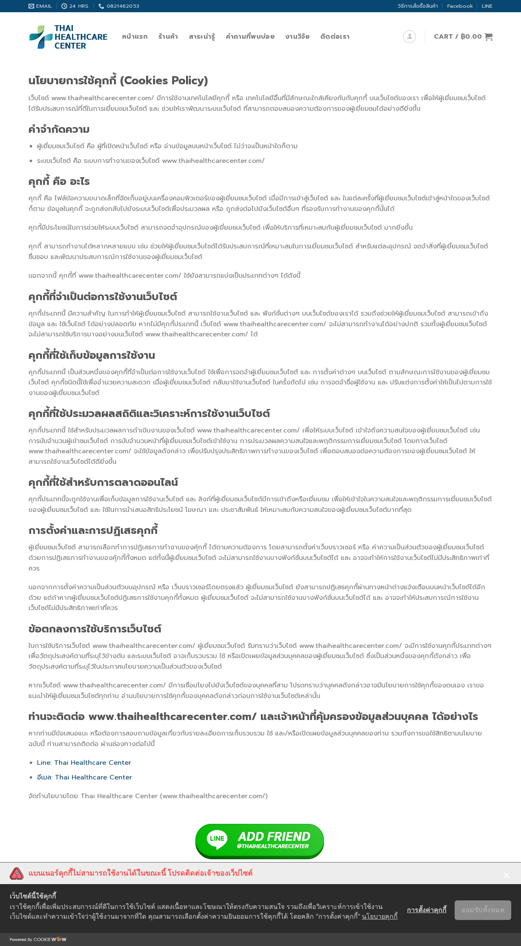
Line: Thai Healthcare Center (84, 763)
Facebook (460, 6)
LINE (487, 6)
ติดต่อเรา (335, 37)
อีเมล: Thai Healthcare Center (84, 777)
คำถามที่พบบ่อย (250, 37)
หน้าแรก (135, 37)
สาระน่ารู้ (202, 37)
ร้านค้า (168, 37)
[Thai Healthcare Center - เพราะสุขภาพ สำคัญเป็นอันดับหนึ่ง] (69, 37)
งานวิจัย (297, 37)
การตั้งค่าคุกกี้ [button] (427, 910)
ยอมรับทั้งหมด (483, 910)
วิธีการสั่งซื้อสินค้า (418, 6)
